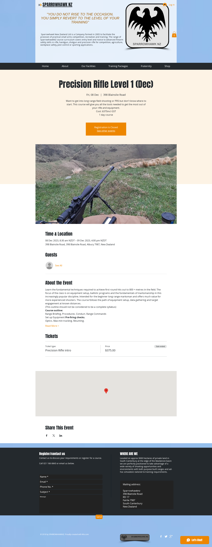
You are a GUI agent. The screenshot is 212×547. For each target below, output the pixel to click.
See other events (106, 130)
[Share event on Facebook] (46, 435)
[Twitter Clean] (166, 536)
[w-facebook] (161, 536)
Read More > (52, 325)
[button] (174, 34)
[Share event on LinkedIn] (60, 435)
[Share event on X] (53, 435)
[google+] (171, 536)
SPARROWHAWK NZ (57, 4)
